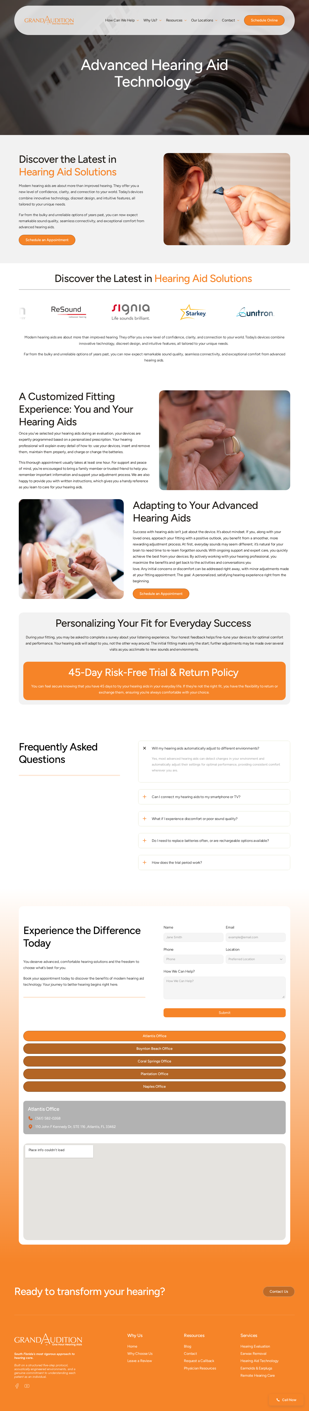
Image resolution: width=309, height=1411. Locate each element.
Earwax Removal (253, 1353)
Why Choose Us (139, 1353)
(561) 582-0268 (48, 1118)
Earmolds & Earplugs (256, 1368)
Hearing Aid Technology (259, 1361)
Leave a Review (139, 1361)
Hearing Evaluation (255, 1346)
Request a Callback (199, 1361)
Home (132, 1346)
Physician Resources (200, 1368)
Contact (190, 1353)
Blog (187, 1346)
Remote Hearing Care (257, 1375)
